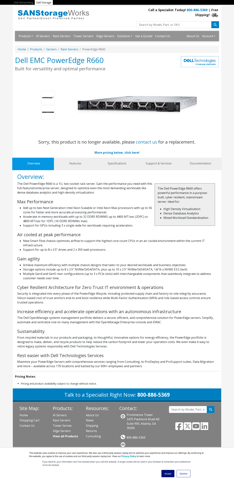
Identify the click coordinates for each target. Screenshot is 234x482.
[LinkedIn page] (204, 428)
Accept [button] (168, 473)
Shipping (92, 426)
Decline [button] (183, 473)
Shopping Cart (29, 420)
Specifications (117, 163)
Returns (91, 431)
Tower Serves (62, 426)
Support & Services (159, 163)
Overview (33, 163)
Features (75, 163)
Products (25, 36)
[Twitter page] (187, 428)
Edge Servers (105, 36)
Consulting (93, 436)
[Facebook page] (179, 428)
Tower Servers (83, 36)
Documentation (200, 163)
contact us (146, 142)
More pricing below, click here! (117, 153)
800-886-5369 (197, 10)
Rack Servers (61, 36)
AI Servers (43, 36)
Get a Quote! (143, 36)
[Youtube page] (196, 428)
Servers (51, 49)
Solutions (123, 36)
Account (207, 36)
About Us (192, 36)
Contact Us (162, 36)
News (90, 420)
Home (22, 49)
